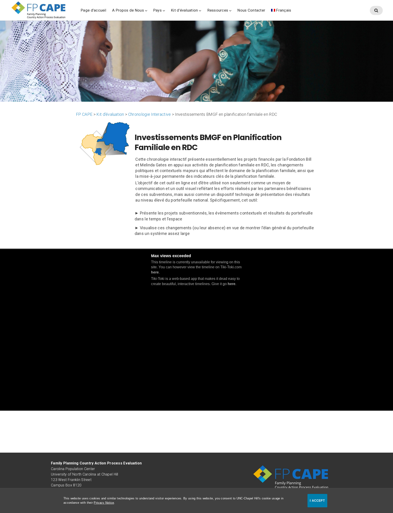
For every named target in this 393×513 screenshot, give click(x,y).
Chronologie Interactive (149, 114)
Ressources (217, 10)
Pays (157, 10)
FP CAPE (84, 114)
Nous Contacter (251, 10)
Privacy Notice (104, 502)
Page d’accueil (93, 10)
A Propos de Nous (128, 10)
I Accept (317, 500)
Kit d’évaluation (184, 10)
